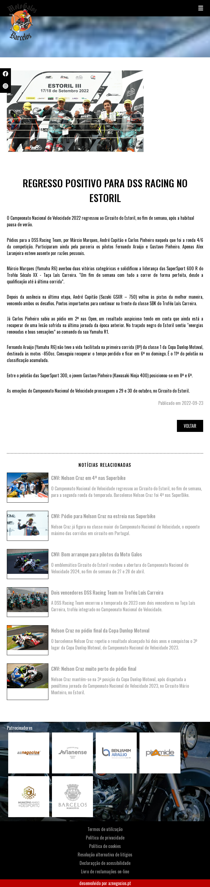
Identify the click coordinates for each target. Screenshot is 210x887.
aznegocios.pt (119, 883)
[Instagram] (5, 87)
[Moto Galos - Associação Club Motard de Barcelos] (34, 8)
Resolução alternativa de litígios (105, 854)
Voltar (190, 426)
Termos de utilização (105, 829)
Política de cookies (105, 846)
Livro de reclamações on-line (105, 871)
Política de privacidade (105, 837)
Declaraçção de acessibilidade (105, 863)
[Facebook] (5, 74)
